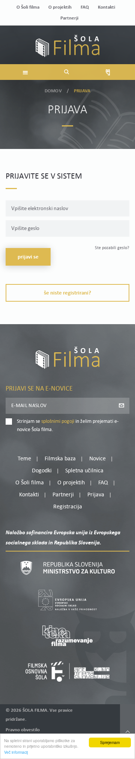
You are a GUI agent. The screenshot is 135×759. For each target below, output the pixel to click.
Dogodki (42, 471)
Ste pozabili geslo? (112, 248)
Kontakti (106, 7)
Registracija (67, 507)
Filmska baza (60, 459)
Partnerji (69, 18)
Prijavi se (28, 257)
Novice (97, 459)
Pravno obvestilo (23, 729)
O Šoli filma (27, 7)
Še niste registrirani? (67, 293)
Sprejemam (110, 742)
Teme (24, 459)
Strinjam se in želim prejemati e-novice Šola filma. (67, 426)
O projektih (60, 7)
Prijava (95, 495)
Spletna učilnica (84, 471)
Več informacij (16, 752)
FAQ (85, 7)
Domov (53, 91)
